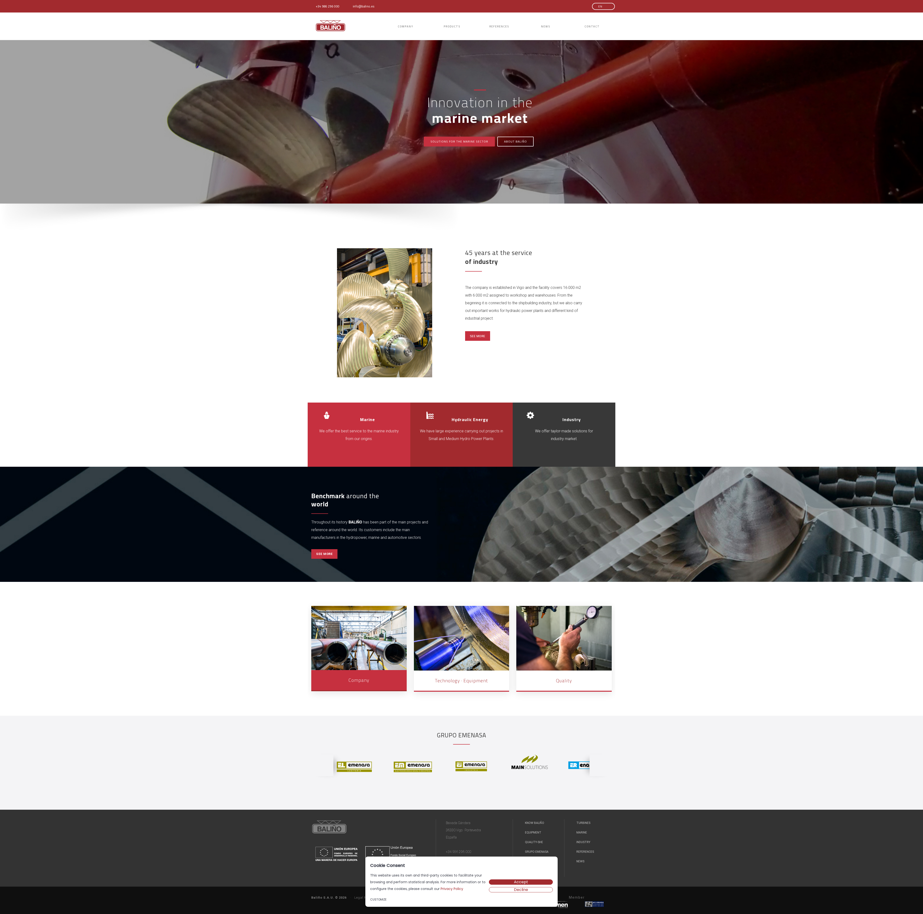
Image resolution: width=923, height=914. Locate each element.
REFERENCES (499, 26)
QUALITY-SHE (533, 842)
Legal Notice (364, 897)
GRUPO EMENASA (536, 851)
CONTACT (592, 26)
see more (477, 336)
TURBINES (583, 823)
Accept (521, 882)
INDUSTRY (583, 842)
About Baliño (515, 141)
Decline (521, 889)
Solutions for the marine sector (459, 141)
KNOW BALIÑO (534, 823)
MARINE (581, 832)
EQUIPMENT (532, 832)
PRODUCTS (452, 26)
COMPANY (405, 26)
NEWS (545, 26)
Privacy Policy (452, 888)
